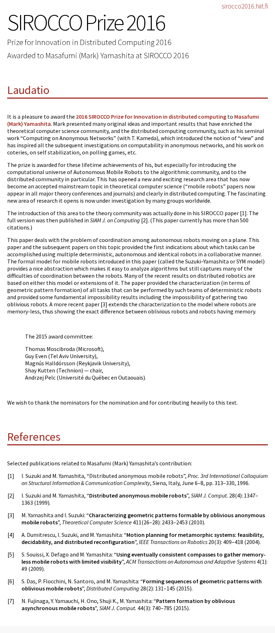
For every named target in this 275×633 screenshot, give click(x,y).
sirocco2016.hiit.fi (245, 6)
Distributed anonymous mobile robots (138, 495)
